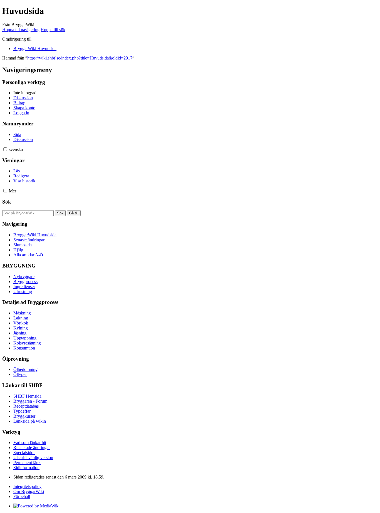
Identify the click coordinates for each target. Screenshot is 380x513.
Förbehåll (21, 496)
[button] (5, 149)
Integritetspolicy (27, 486)
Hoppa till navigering (21, 29)
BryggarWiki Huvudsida (34, 48)
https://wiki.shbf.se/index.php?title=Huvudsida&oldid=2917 (79, 58)
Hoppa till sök (53, 29)
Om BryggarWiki (28, 491)
